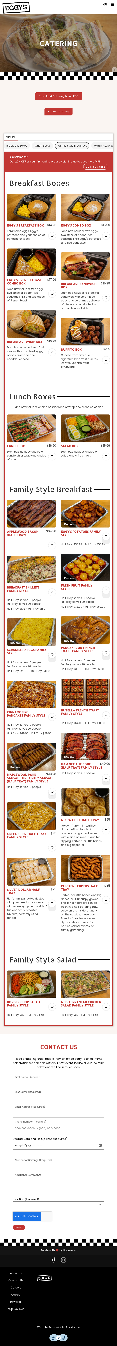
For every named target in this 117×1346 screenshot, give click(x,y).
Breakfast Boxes (16, 145)
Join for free (95, 167)
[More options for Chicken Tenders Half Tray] (106, 900)
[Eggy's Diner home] (16, 7)
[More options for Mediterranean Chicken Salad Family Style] (106, 1007)
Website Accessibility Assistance (58, 1327)
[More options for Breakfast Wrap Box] (52, 352)
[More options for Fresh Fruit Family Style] (106, 590)
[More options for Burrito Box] (106, 360)
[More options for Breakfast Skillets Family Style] (52, 592)
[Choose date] (100, 1145)
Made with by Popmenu (39, 1250)
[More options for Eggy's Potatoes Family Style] (106, 536)
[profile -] (105, 4)
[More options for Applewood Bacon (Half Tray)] (52, 545)
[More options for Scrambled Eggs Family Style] (52, 654)
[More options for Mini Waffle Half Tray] (106, 830)
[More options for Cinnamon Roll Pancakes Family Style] (52, 717)
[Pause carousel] (114, 69)
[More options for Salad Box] (106, 456)
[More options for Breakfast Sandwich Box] (106, 297)
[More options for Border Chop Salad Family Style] (52, 1007)
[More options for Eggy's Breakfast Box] (52, 236)
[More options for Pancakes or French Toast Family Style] (106, 652)
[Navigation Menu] (112, 4)
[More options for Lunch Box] (52, 456)
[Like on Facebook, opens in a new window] (53, 1260)
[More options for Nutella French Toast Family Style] (106, 715)
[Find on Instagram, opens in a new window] (63, 1260)
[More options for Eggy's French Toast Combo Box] (52, 294)
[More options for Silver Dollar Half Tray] (52, 903)
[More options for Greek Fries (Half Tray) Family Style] (52, 847)
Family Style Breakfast (72, 145)
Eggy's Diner (44, 1278)
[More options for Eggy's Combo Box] (106, 236)
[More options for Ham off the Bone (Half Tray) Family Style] (106, 778)
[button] (31, 220)
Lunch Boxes (42, 145)
